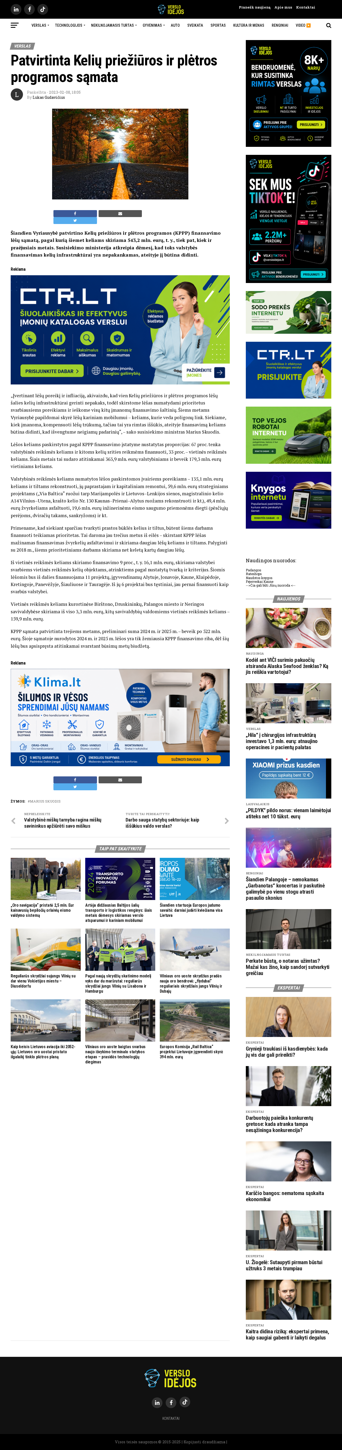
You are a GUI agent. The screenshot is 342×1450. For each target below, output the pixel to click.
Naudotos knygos (259, 578)
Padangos (253, 570)
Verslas (39, 25)
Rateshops (254, 574)
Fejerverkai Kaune (259, 581)
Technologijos (68, 25)
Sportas (218, 25)
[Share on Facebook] (75, 213)
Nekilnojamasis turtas (112, 25)
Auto (175, 25)
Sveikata (195, 25)
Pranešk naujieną (254, 7)
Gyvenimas (152, 25)
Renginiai (280, 25)
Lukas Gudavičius (49, 97)
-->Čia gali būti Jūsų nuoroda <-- (271, 585)
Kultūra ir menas (248, 25)
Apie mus (281, 7)
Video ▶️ (303, 25)
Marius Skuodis (45, 801)
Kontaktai (303, 7)
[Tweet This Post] (75, 220)
